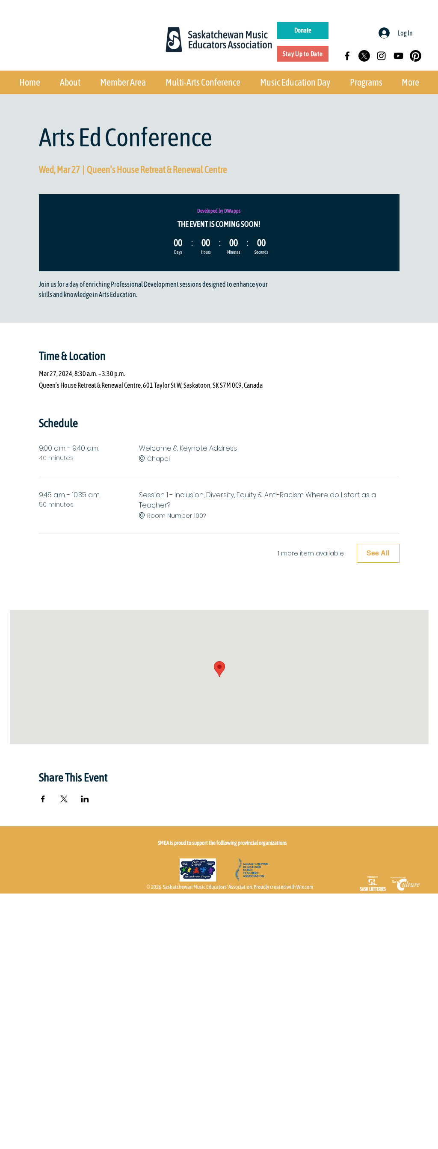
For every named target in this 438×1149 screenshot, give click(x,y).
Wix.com (304, 887)
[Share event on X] (64, 799)
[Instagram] (381, 56)
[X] (364, 56)
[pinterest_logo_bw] (415, 56)
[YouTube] (398, 56)
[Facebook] (347, 56)
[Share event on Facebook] (43, 799)
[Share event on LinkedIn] (85, 799)
